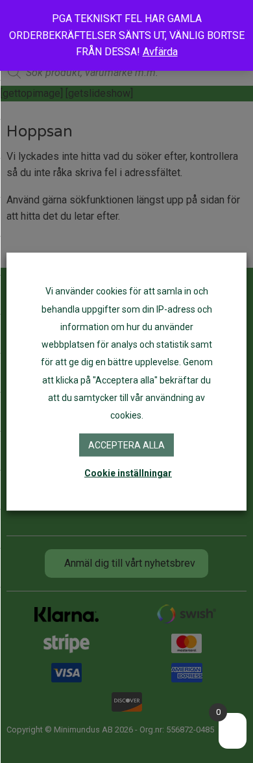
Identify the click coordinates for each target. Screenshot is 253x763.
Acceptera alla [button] (126, 445)
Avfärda (160, 51)
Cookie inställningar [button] (128, 472)
